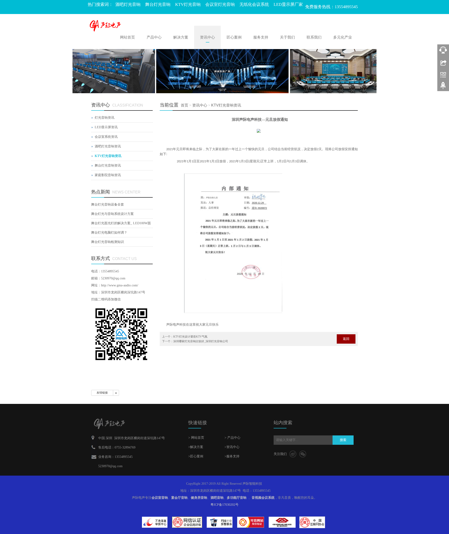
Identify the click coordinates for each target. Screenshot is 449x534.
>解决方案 (195, 447)
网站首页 (127, 37)
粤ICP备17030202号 (224, 504)
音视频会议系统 (263, 497)
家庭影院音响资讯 (108, 175)
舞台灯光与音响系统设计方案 (112, 214)
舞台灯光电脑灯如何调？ (109, 232)
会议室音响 (160, 497)
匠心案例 (234, 37)
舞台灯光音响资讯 (108, 165)
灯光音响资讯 (104, 117)
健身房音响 (199, 497)
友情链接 (102, 392)
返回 (346, 339)
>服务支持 (231, 456)
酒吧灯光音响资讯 (108, 146)
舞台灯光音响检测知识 (107, 242)
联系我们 (314, 37)
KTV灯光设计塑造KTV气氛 (190, 336)
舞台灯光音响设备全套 (107, 204)
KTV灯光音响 (188, 4)
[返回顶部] (443, 87)
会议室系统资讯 (106, 137)
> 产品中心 (232, 437)
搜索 (343, 440)
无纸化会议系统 (254, 4)
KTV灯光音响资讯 (226, 105)
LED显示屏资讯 (106, 127)
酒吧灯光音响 (128, 4)
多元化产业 (342, 37)
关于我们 (287, 37)
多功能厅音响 (236, 497)
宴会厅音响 (179, 497)
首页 (184, 105)
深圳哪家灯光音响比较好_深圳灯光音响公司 (200, 341)
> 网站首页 (196, 437)
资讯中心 (207, 37)
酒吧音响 (217, 497)
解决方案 (180, 37)
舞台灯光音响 (157, 4)
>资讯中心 (231, 447)
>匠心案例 (195, 456)
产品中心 (154, 37)
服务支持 (260, 37)
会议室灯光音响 (220, 4)
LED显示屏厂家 (288, 4)
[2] (224, 71)
